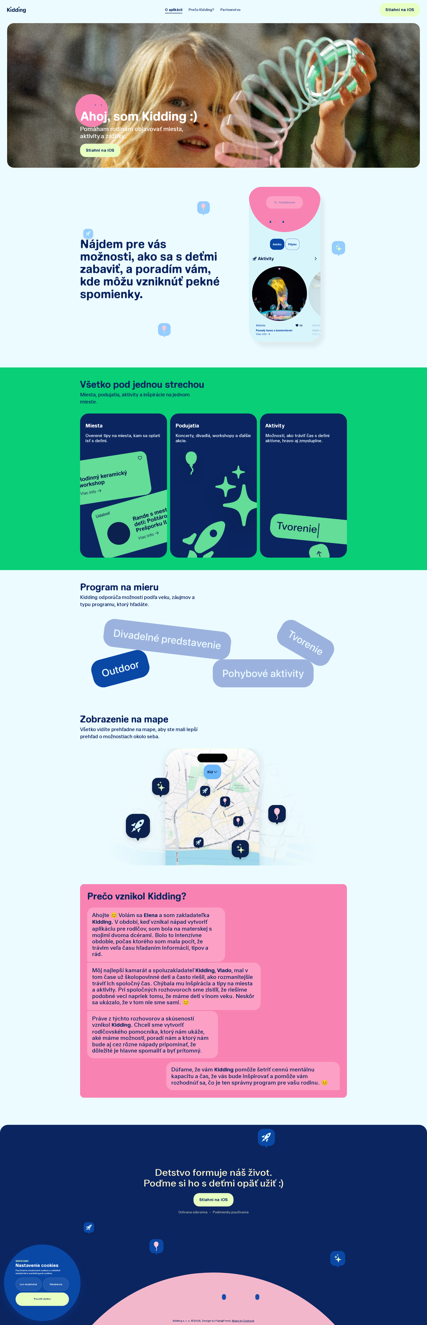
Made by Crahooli (243, 1320)
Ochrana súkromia (192, 1212)
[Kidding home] (16, 10)
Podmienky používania (231, 1212)
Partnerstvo (230, 10)
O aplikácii (173, 10)
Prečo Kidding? (201, 10)
